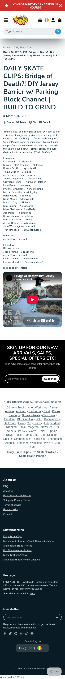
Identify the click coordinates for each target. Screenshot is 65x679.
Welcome (36, 442)
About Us (8, 491)
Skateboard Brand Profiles (17, 545)
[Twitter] (10, 633)
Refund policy (10, 509)
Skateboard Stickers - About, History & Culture (28, 541)
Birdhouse (35, 411)
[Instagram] (21, 633)
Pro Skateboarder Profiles (17, 550)
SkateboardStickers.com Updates (21, 559)
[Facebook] (4, 633)
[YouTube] (32, 633)
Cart (60, 20)
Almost (54, 407)
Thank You (39, 438)
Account (53, 20)
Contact (7, 514)
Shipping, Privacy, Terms (16, 500)
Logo (20, 20)
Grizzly (37, 423)
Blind (47, 411)
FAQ (5, 486)
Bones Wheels (31, 415)
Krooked (11, 426)
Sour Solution (49, 434)
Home (6, 47)
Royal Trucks (14, 434)
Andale (9, 411)
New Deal (47, 426)
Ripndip (52, 431)
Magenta (33, 426)
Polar (42, 431)
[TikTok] (26, 633)
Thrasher (22, 442)
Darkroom (10, 423)
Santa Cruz (31, 434)
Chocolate (48, 415)
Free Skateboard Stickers (17, 495)
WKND (48, 442)
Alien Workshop (37, 407)
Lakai (22, 426)
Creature (9, 419)
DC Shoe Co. (25, 419)
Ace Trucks (19, 407)
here (32, 593)
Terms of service (12, 504)
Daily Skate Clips (23, 47)
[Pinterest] (15, 633)
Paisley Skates (27, 431)
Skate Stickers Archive (15, 554)
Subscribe (50, 378)
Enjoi (21, 423)
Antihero (21, 411)
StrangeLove (22, 438)
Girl (29, 423)
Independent (52, 423)
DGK (39, 419)
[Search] (58, 32)
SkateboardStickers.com (37, 668)
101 (7, 407)
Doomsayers (52, 419)
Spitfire (7, 438)
